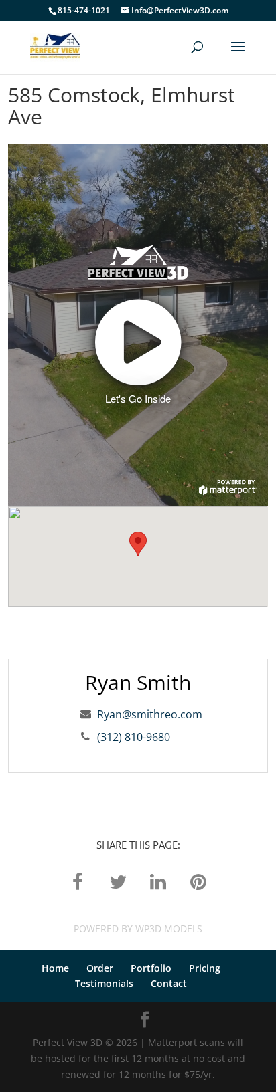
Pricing (204, 968)
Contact (169, 983)
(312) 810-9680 (133, 737)
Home (55, 968)
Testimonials (104, 983)
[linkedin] (158, 881)
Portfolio (151, 968)
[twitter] (118, 881)
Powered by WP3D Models (138, 928)
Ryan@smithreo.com (149, 714)
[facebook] (77, 881)
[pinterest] (198, 881)
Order (99, 968)
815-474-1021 (84, 10)
